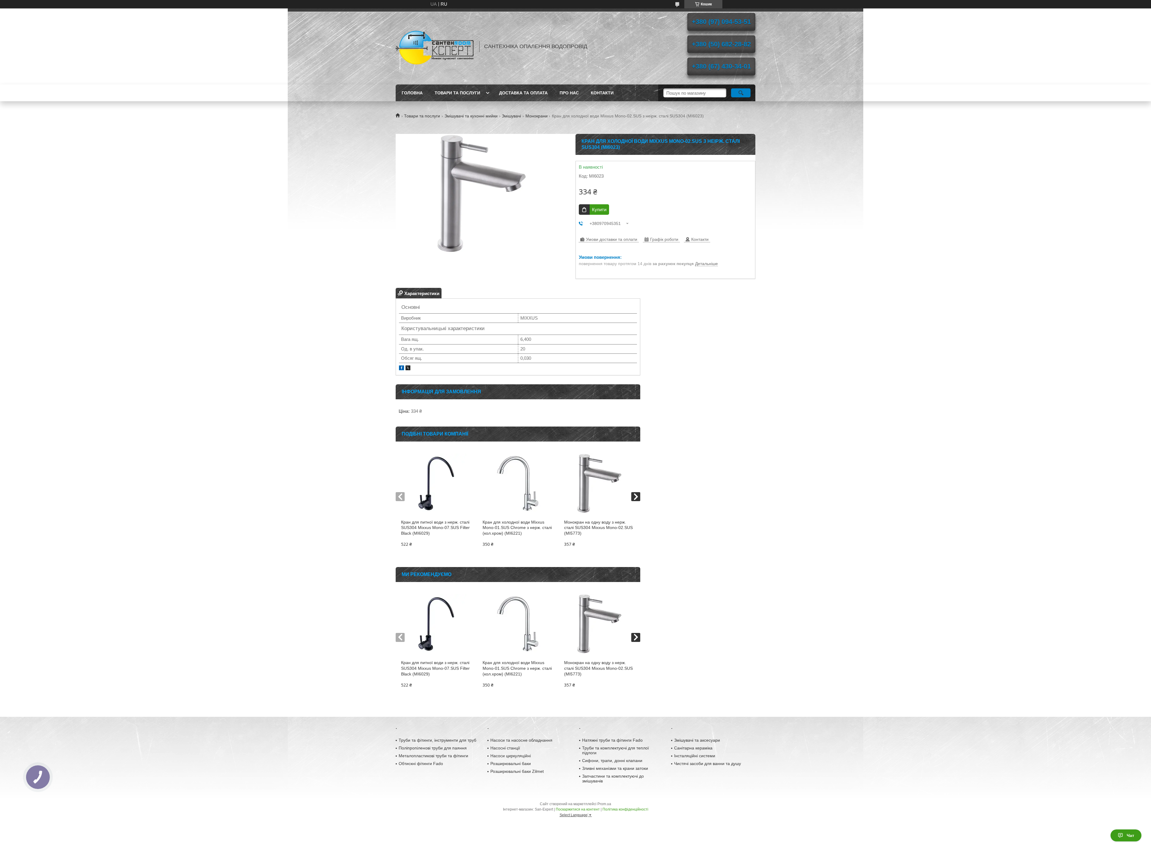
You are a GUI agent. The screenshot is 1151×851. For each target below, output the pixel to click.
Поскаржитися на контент (578, 809)
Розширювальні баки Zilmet (517, 771)
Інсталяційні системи (694, 755)
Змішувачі (511, 116)
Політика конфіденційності (625, 809)
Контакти (602, 92)
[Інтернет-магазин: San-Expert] (435, 46)
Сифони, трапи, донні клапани (612, 760)
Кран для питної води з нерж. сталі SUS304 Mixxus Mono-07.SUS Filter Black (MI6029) (435, 528)
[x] (408, 368)
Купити (599, 209)
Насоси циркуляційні (510, 755)
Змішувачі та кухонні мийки (471, 116)
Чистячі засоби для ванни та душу (707, 763)
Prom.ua (604, 804)
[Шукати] (741, 92)
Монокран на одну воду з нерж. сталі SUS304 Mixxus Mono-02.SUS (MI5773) (598, 528)
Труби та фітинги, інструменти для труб (437, 740)
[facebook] (401, 368)
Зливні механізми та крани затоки (615, 768)
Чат (1130, 835)
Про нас (569, 92)
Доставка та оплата (523, 92)
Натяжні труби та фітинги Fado (612, 740)
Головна (412, 92)
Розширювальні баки (510, 763)
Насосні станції (505, 748)
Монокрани (536, 116)
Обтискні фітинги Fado (421, 763)
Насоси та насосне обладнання (521, 740)
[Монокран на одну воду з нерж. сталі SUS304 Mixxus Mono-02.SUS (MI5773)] (599, 483)
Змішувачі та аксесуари (697, 740)
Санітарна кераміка (693, 748)
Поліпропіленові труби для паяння (433, 748)
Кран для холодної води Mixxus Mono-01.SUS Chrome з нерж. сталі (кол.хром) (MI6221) (517, 528)
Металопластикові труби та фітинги (433, 755)
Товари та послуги (457, 92)
